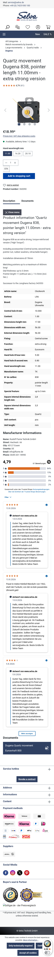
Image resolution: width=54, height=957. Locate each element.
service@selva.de (16, 2)
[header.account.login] (37, 27)
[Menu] (4, 34)
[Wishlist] (27, 27)
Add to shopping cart (19, 176)
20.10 (28, 153)
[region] (27, 110)
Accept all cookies (28, 953)
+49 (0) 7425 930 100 (20, 5)
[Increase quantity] (15, 163)
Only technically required (21, 945)
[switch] (47, 952)
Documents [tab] (27, 200)
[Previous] (5, 110)
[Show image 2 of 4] (24, 124)
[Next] (48, 110)
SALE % (48, 34)
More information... (31, 940)
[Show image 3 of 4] (29, 124)
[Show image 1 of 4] (19, 124)
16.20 (17, 153)
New (37, 34)
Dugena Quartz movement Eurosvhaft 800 (19, 748)
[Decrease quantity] (6, 163)
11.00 (7, 153)
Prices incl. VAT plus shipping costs (19, 136)
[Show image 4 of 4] (35, 124)
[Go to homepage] (27, 16)
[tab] (11, 201)
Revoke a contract (27, 779)
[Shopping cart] (47, 27)
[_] (27, 110)
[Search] (7, 27)
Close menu (14, 212)
